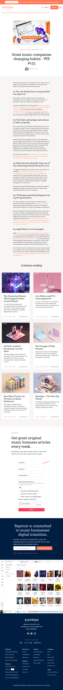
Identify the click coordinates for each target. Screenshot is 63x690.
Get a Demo (50, 663)
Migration (25, 657)
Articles (6, 316)
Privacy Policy (51, 675)
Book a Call (50, 657)
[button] (60, 7)
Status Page (36, 663)
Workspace (25, 664)
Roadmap (36, 657)
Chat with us (33, 553)
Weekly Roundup (41, 203)
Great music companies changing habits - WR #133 (34, 12)
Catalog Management (11, 652)
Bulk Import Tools (10, 666)
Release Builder (9, 657)
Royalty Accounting (11, 660)
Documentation (38, 652)
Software (25, 669)
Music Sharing (9, 654)
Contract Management (12, 677)
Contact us (50, 660)
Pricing (24, 652)
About (49, 652)
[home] (7, 7)
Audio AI (7, 669)
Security (24, 672)
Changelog (36, 654)
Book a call (16, 553)
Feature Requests (38, 660)
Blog (3, 12)
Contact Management (11, 675)
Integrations (26, 654)
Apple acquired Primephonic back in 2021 (25, 238)
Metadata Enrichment (11, 672)
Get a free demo (24, 553)
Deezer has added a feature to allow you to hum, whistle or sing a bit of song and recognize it (31, 107)
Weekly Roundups (11, 12)
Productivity (26, 666)
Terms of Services (52, 672)
